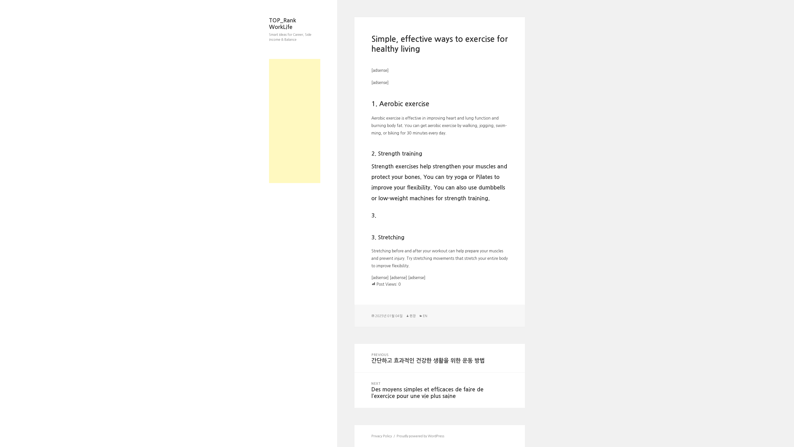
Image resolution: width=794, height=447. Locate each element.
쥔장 (413, 316)
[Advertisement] (294, 121)
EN (425, 316)
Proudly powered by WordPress (420, 436)
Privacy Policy (381, 436)
